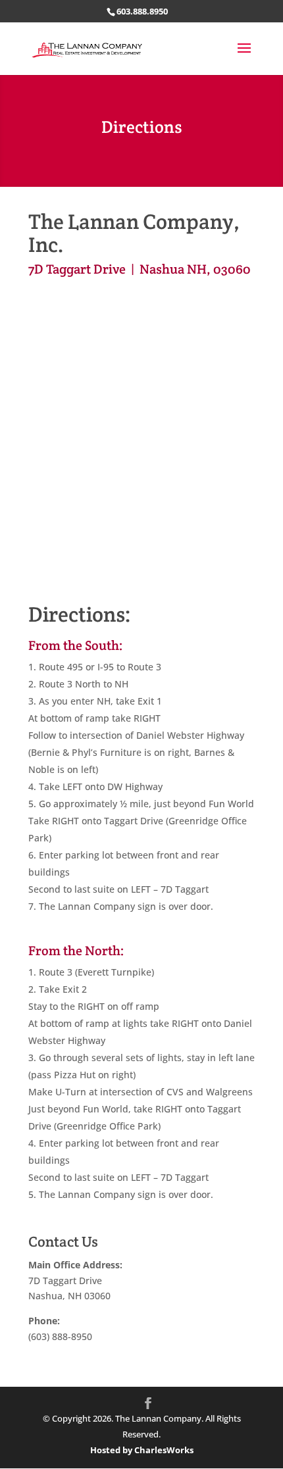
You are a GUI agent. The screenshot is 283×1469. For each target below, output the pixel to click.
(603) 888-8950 (60, 1336)
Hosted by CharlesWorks (141, 1450)
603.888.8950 (142, 11)
